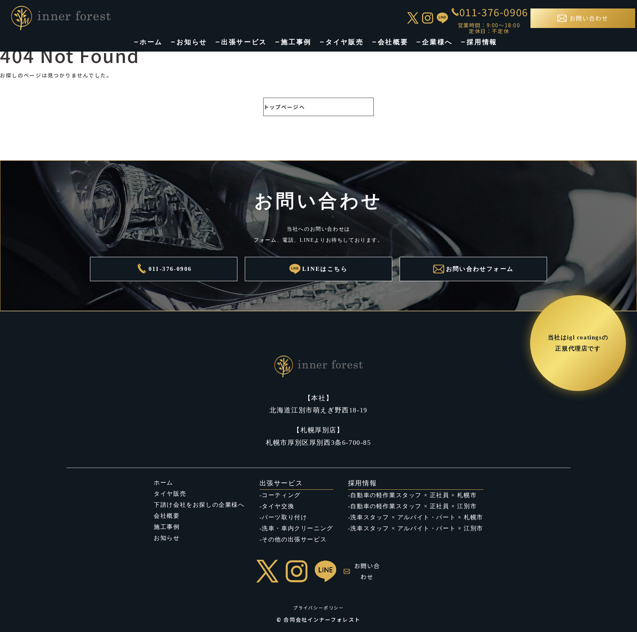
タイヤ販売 (345, 42)
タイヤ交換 (278, 506)
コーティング (281, 495)
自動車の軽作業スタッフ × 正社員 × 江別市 (413, 506)
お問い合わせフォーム (480, 269)
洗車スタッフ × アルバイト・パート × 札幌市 (416, 517)
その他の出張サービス (294, 539)
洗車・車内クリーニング (297, 528)
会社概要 (393, 42)
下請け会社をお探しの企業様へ (199, 505)
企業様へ (437, 42)
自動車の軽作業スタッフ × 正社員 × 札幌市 (413, 495)
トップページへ (284, 107)
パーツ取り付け (284, 517)
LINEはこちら (325, 269)
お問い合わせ (367, 571)
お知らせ (192, 42)
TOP (617, 611)
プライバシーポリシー (318, 607)
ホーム (151, 42)
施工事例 (296, 42)
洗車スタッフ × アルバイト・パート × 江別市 (416, 528)
